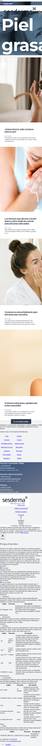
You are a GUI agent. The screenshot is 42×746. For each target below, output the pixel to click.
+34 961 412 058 (5, 487)
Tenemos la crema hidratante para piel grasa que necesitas (21, 313)
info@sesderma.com (6, 490)
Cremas (19, 440)
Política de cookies (21, 512)
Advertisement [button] (4, 676)
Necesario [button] (3, 566)
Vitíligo (19, 458)
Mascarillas (19, 447)
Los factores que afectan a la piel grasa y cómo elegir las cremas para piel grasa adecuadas (20, 221)
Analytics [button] (3, 624)
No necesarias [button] (4, 580)
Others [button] (2, 724)
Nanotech (7, 451)
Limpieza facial (19, 443)
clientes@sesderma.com (7, 468)
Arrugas (19, 436)
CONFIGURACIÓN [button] (7, 532)
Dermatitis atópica (6, 443)
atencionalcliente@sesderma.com (10, 479)
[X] (21, 517)
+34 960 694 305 (5, 465)
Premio (19, 454)
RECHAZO (25, 532)
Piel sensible (7, 454)
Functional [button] (3, 594)
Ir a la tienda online (6, 3)
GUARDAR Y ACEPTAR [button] (8, 739)
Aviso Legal (21, 505)
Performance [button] (4, 615)
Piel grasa (19, 451)
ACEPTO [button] (18, 532)
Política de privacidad (21, 508)
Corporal (6, 440)
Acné (6, 436)
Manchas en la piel (7, 447)
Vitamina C (6, 458)
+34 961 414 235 (5, 476)
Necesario (5, 568)
